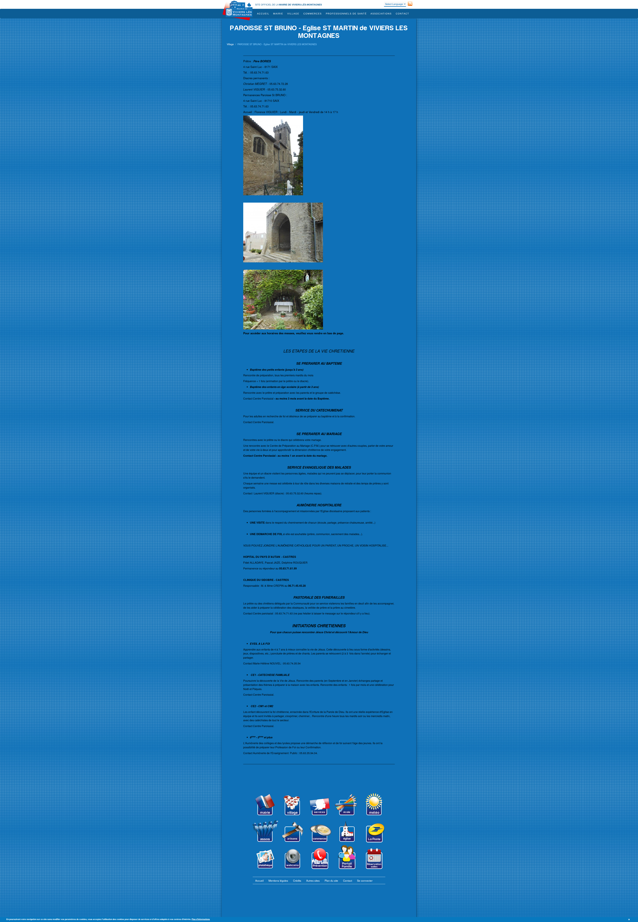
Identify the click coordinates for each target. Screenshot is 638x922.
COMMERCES (312, 13)
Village (293, 13)
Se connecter (364, 880)
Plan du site (331, 880)
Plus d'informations (201, 919)
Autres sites (313, 880)
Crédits (297, 880)
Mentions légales (278, 880)
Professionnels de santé (346, 13)
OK (629, 919)
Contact (402, 13)
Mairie (278, 13)
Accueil (263, 13)
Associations (381, 13)
